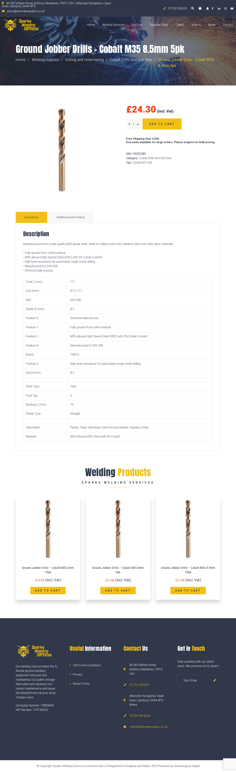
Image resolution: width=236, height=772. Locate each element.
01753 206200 (139, 685)
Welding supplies (45, 59)
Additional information (71, 217)
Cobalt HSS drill (142, 162)
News (212, 25)
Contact (228, 25)
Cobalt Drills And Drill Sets (131, 59)
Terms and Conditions (87, 665)
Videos (196, 25)
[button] (200, 8)
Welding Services (113, 25)
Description (31, 217)
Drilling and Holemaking (84, 59)
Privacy (77, 674)
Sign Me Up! (214, 680)
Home (91, 25)
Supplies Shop (159, 25)
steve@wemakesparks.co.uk (149, 727)
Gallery (180, 25)
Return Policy (81, 683)
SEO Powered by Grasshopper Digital (176, 766)
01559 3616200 (140, 715)
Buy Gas (137, 25)
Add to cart (162, 123)
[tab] (32, 217)
